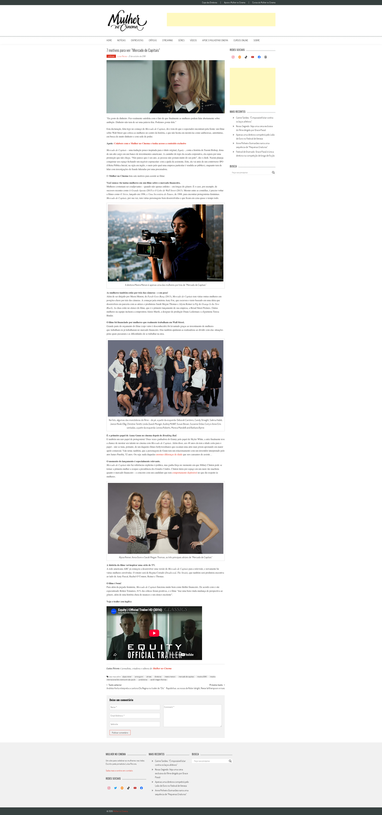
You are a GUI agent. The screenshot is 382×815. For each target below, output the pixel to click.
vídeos (193, 40)
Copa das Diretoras (209, 2)
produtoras (143, 679)
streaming (167, 40)
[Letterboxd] (239, 57)
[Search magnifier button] (273, 172)
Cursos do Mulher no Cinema (263, 2)
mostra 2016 (202, 676)
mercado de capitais (186, 676)
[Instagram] (233, 57)
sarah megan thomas (158, 679)
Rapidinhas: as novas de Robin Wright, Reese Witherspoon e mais (195, 688)
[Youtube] (252, 57)
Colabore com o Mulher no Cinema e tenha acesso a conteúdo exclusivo (150, 143)
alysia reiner (127, 676)
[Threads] (265, 57)
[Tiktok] (246, 57)
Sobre (257, 40)
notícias (121, 40)
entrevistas (137, 40)
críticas (153, 40)
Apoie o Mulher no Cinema (234, 2)
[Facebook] (259, 57)
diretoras (158, 676)
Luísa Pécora (122, 56)
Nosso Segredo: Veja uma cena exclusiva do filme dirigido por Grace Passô (171, 773)
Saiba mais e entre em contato (119, 770)
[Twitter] (115, 788)
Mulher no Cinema (162, 668)
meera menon (170, 676)
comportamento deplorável (184, 472)
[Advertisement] (221, 19)
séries (181, 40)
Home (109, 40)
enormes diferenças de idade (169, 454)
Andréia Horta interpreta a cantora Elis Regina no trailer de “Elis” (136, 688)
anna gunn (139, 676)
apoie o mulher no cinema (215, 40)
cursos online (241, 40)
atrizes (149, 676)
